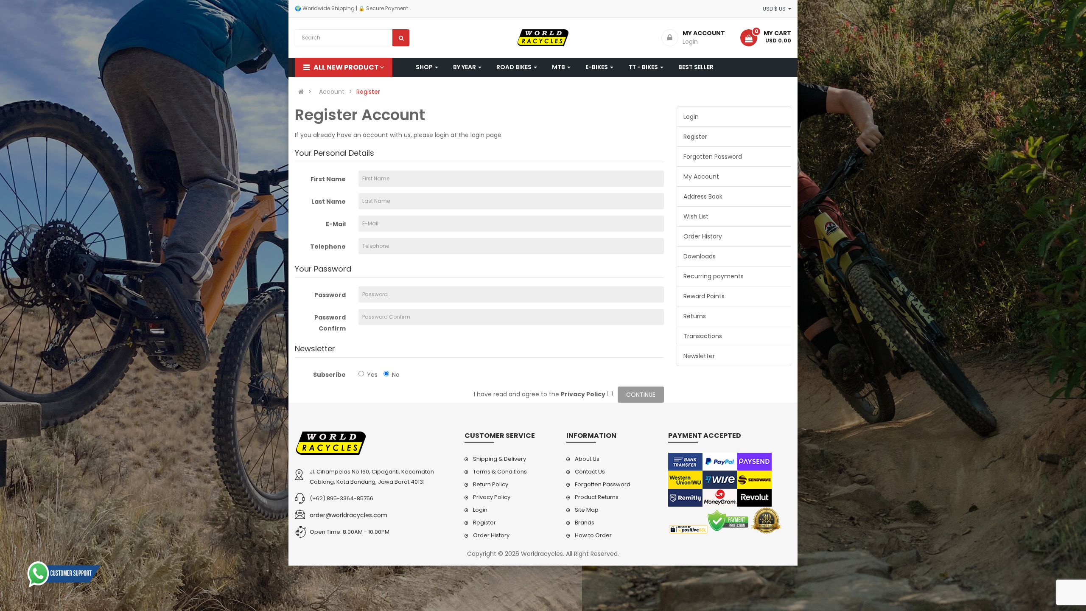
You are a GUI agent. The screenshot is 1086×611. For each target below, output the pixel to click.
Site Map (587, 510)
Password (330, 295)
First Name (328, 179)
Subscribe (329, 374)
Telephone (328, 246)
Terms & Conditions (500, 472)
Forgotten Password (712, 156)
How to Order (593, 535)
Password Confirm (330, 323)
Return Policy (490, 484)
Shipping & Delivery (499, 459)
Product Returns (597, 497)
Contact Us (590, 472)
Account (331, 92)
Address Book (702, 196)
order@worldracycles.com (348, 515)
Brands (584, 523)
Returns (694, 316)
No (396, 374)
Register (368, 92)
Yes (372, 374)
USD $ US (775, 8)
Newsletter (699, 356)
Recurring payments (713, 276)
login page (485, 135)
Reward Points (704, 296)
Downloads (699, 256)
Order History (702, 236)
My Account (701, 176)
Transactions (702, 336)
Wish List (695, 216)
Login (691, 116)
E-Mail (336, 224)
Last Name (328, 201)
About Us (587, 459)
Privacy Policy (491, 497)
